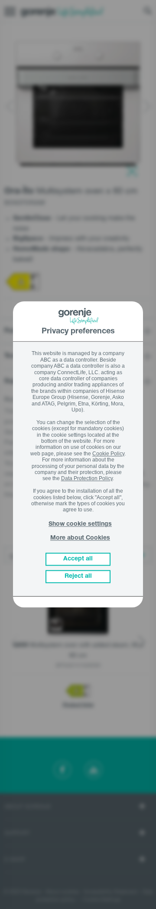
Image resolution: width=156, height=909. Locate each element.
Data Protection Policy (87, 479)
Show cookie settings (80, 525)
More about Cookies (80, 538)
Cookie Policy (108, 454)
